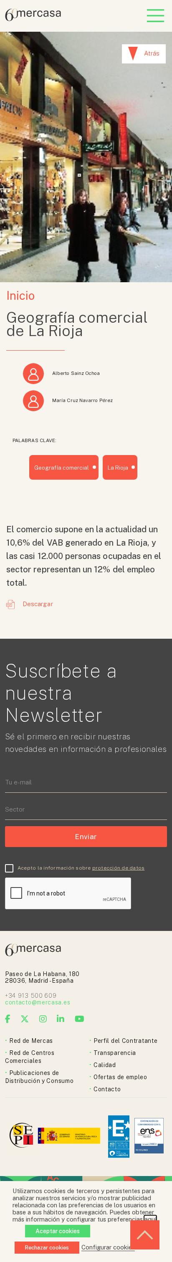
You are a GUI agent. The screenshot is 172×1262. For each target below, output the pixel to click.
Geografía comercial (61, 467)
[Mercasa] (33, 19)
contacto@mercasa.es (37, 1002)
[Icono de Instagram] (43, 1019)
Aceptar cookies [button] (57, 1231)
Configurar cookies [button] (108, 1247)
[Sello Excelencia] (118, 1136)
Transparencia (115, 1053)
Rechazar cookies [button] (47, 1247)
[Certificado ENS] (149, 1136)
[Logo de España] (70, 1136)
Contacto (107, 1089)
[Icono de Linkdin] (61, 1019)
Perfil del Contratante (125, 1040)
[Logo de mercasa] (23, 1136)
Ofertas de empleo (120, 1077)
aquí (150, 1219)
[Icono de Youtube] (80, 1019)
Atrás (151, 53)
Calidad (105, 1065)
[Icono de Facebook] (8, 1019)
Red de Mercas (31, 1040)
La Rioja (118, 467)
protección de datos (118, 868)
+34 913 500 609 (31, 995)
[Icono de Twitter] (24, 1019)
